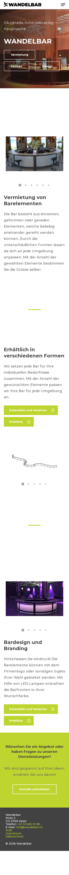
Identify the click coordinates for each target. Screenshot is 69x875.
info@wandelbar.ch (29, 827)
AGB (9, 830)
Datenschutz (15, 836)
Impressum (13, 833)
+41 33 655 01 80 (28, 824)
